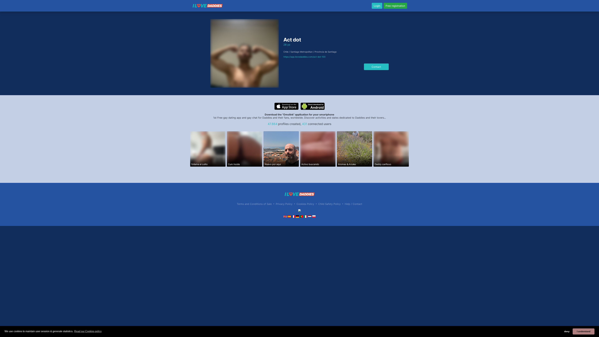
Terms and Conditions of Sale (254, 203)
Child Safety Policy (329, 203)
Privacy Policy (284, 203)
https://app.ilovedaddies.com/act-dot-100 (304, 57)
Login (377, 5)
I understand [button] (583, 331)
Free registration (395, 5)
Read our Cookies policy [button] (88, 331)
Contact (376, 66)
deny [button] (567, 331)
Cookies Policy (305, 203)
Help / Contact (353, 203)
